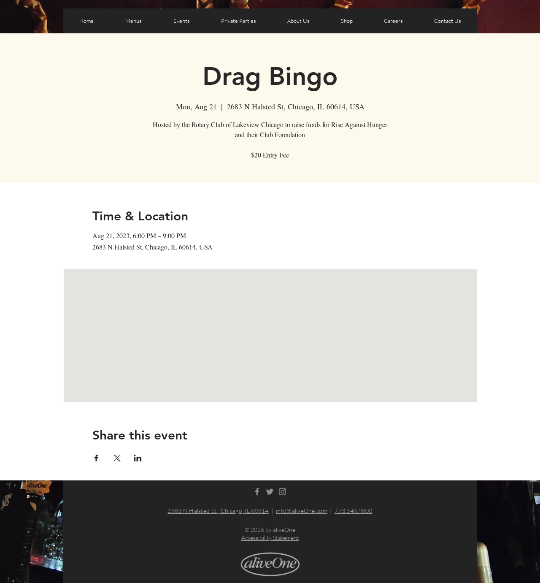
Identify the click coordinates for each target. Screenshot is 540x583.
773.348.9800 (353, 510)
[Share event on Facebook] (96, 458)
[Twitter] (270, 491)
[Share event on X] (117, 458)
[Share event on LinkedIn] (138, 458)
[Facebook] (257, 491)
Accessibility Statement (270, 537)
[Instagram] (282, 491)
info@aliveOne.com (301, 510)
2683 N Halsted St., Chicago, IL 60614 (217, 510)
